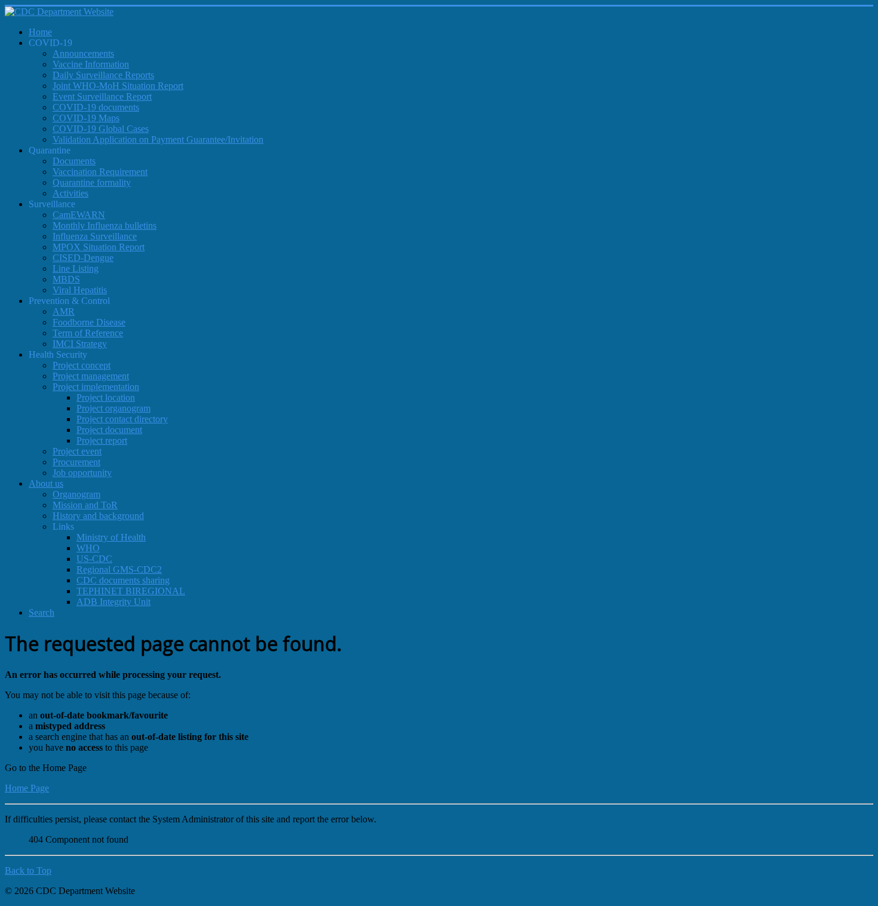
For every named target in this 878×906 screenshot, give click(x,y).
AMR (64, 311)
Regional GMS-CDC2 (119, 569)
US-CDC (94, 559)
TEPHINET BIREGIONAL (130, 591)
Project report (101, 440)
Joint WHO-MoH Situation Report (118, 86)
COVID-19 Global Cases (101, 129)
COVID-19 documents (96, 107)
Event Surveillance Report (102, 96)
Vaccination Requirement (100, 172)
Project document (109, 430)
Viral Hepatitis (80, 290)
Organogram (76, 494)
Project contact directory (122, 419)
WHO (88, 548)
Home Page (27, 788)
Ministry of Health (111, 537)
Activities (70, 193)
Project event (77, 451)
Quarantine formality (92, 182)
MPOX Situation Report (99, 247)
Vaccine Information (91, 64)
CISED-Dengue (83, 258)
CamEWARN (79, 215)
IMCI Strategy (80, 344)
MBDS (66, 279)
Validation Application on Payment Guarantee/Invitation (158, 139)
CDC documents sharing (123, 580)
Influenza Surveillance (95, 236)
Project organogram (113, 408)
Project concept (81, 365)
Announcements (83, 53)
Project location (105, 397)
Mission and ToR (85, 505)
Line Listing (76, 268)
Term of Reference (88, 333)
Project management (91, 376)
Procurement (76, 462)
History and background (98, 516)
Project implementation (96, 387)
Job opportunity (82, 473)
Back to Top (28, 870)
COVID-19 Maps (86, 118)
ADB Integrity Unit (113, 602)
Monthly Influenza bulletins (104, 225)
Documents (74, 161)
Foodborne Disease (89, 322)
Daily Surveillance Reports (103, 75)
